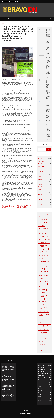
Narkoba (42, 286)
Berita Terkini (41, 158)
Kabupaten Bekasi (44, 236)
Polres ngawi (43, 329)
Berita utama (43, 222)
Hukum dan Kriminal (43, 169)
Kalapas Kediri (43, 242)
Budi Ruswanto (43, 228)
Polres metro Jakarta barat (44, 315)
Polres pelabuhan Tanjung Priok (43, 333)
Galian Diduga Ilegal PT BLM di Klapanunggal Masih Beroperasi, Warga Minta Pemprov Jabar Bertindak (48, 91)
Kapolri (42, 258)
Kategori (4, 18)
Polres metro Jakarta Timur (44, 322)
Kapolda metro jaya (43, 252)
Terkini (3, 23)
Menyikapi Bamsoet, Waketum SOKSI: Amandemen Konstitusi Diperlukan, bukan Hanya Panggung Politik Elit (23, 206)
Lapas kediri (43, 281)
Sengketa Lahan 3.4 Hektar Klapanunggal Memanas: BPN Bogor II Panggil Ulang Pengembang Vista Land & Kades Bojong (48, 69)
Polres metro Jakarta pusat (44, 318)
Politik (39, 192)
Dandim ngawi (43, 231)
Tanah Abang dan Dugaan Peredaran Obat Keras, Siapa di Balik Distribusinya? (48, 111)
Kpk (41, 278)
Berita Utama (41, 161)
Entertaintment (41, 163)
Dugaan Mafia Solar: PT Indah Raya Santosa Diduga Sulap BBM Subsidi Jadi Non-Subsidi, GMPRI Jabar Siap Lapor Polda (48, 44)
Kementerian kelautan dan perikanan (44, 266)
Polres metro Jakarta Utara (44, 326)
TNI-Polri (40, 204)
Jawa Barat (43, 233)
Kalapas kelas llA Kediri (43, 246)
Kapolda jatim (43, 249)
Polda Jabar (42, 301)
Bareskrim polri (43, 216)
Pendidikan (40, 186)
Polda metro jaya (43, 308)
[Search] (48, 149)
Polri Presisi (43, 338)
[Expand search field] (49, 18)
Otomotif (40, 184)
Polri (41, 336)
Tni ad (41, 350)
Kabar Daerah (41, 174)
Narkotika (42, 289)
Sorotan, (40, 197)
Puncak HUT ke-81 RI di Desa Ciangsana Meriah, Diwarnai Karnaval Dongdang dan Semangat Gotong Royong (48, 132)
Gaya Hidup (41, 166)
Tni (41, 347)
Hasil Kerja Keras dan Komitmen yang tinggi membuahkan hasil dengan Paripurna (8, 206)
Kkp (41, 268)
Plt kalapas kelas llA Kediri (44, 296)
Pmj (41, 299)
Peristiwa (40, 189)
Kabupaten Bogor (44, 239)
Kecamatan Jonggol (44, 262)
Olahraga (40, 181)
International (41, 171)
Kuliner (39, 176)
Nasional (40, 179)
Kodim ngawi (43, 275)
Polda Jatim (43, 304)
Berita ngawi (43, 219)
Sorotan (40, 194)
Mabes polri (42, 284)
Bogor (41, 225)
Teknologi (40, 199)
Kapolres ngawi (43, 255)
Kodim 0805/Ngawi (43, 272)
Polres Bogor (43, 311)
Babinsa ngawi (43, 214)
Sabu (41, 341)
